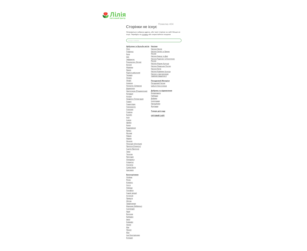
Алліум (129, 96)
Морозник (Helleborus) (134, 206)
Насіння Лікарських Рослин (161, 66)
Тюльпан (129, 154)
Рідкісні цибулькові (133, 73)
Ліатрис (129, 78)
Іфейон (128, 123)
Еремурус (129, 217)
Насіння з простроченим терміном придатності (159, 75)
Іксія (128, 117)
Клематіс (129, 182)
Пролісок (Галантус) (133, 146)
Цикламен (130, 170)
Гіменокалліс (131, 107)
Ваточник (129, 214)
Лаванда (129, 188)
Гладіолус (130, 51)
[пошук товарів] (179, 40)
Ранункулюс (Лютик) (133, 62)
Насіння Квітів (156, 69)
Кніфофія (129, 222)
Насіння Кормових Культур (161, 71)
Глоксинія (129, 109)
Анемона (129, 83)
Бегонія (129, 65)
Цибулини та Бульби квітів (137, 46)
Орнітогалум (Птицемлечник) (136, 91)
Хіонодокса (130, 159)
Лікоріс (128, 80)
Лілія (128, 49)
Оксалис (129, 141)
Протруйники (155, 104)
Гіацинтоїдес (131, 104)
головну (145, 34)
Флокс (128, 180)
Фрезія (128, 70)
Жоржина (129, 67)
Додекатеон (130, 88)
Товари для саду (158, 111)
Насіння (154, 46)
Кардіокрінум (131, 128)
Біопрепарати (156, 93)
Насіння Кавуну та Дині (159, 56)
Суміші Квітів (131, 167)
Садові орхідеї (131, 193)
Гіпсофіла (129, 190)
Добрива (154, 98)
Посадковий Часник (158, 83)
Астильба (129, 196)
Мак (127, 227)
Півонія (128, 230)
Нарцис (129, 136)
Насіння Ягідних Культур (160, 63)
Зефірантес (130, 59)
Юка (127, 232)
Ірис (127, 57)
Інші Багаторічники (133, 235)
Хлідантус (130, 162)
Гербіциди (154, 96)
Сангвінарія (130, 209)
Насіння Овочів (156, 49)
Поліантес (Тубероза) (134, 86)
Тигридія (129, 75)
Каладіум (129, 94)
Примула (129, 198)
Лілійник (129, 177)
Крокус (128, 130)
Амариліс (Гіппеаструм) (134, 99)
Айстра (128, 201)
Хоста (128, 185)
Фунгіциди (154, 106)
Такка (128, 152)
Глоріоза (129, 112)
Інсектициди (155, 101)
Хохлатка (129, 165)
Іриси (128, 219)
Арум (128, 211)
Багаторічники (132, 175)
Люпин (128, 225)
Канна (128, 125)
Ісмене (128, 120)
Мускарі (129, 133)
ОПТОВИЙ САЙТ (158, 116)
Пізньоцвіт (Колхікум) (134, 144)
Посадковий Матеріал (160, 81)
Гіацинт (129, 101)
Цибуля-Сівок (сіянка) (159, 86)
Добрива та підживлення (161, 91)
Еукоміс (129, 115)
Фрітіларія (130, 157)
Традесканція (131, 203)
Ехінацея (129, 238)
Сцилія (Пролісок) (132, 149)
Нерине (129, 138)
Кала (128, 54)
